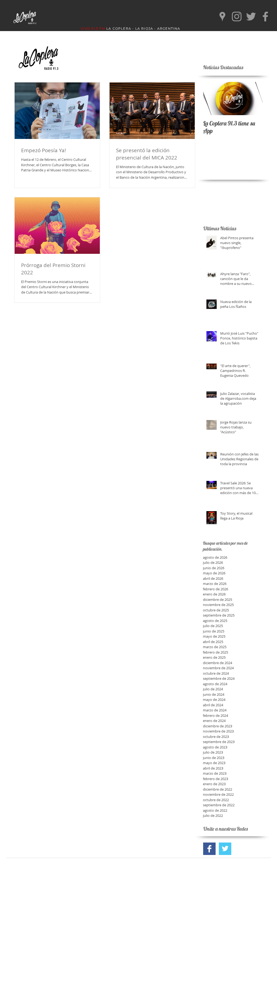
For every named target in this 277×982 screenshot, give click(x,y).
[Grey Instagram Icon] (236, 16)
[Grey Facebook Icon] (265, 16)
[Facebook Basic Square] (209, 849)
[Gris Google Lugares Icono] (222, 16)
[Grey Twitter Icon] (251, 16)
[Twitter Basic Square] (225, 849)
